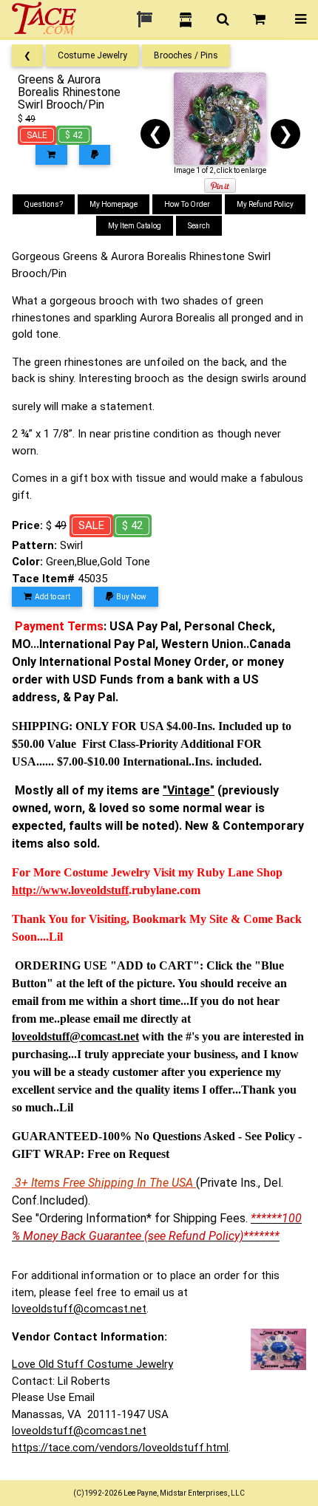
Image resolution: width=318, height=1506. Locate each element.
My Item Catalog (134, 226)
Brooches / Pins (186, 55)
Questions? (43, 204)
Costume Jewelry (92, 55)
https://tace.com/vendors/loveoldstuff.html (120, 1447)
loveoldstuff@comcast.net (79, 1308)
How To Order (187, 204)
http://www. (41, 890)
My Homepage (113, 204)
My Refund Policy (265, 204)
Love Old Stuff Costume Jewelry (92, 1364)
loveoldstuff (100, 890)
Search (199, 226)
